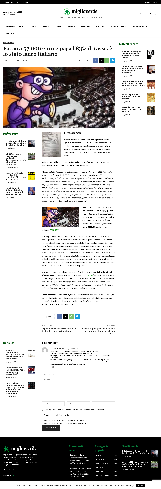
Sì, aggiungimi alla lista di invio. (56, 415)
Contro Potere (9, 43)
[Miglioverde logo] (21, 448)
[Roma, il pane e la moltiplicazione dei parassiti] (151, 97)
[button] (155, 14)
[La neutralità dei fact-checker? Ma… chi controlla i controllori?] (31, 370)
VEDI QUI (54, 230)
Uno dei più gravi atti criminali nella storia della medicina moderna (132, 69)
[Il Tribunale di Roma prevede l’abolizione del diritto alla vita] (31, 143)
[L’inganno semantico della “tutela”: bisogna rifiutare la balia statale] (151, 84)
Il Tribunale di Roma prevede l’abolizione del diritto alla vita (16, 143)
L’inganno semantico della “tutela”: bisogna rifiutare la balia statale (133, 83)
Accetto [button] (141, 485)
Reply (52, 367)
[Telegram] (112, 60)
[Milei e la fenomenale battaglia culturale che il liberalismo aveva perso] (31, 353)
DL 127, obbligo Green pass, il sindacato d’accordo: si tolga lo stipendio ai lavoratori (16, 159)
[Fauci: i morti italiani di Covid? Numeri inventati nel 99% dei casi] (31, 191)
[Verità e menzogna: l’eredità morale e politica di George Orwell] (151, 54)
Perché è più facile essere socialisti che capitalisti (131, 109)
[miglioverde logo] (80, 11)
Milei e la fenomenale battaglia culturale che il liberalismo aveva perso (15, 354)
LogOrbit (15, 475)
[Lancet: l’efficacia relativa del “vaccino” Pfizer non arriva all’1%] (31, 176)
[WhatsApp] (106, 60)
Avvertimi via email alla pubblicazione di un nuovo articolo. (66, 423)
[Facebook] (140, 13)
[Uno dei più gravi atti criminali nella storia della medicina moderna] (151, 69)
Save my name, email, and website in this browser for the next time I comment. (74, 410)
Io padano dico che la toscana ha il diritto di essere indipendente (59, 329)
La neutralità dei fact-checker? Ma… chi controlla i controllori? (15, 371)
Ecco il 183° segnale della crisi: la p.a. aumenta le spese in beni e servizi (98, 331)
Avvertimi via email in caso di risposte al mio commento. (66, 420)
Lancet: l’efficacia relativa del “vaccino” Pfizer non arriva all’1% (16, 176)
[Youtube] (149, 13)
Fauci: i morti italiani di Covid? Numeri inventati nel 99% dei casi (14, 191)
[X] (145, 13)
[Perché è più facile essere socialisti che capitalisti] (151, 110)
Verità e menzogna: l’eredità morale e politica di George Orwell (131, 54)
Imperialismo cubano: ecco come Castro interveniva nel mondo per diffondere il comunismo (15, 388)
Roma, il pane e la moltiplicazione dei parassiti (131, 96)
